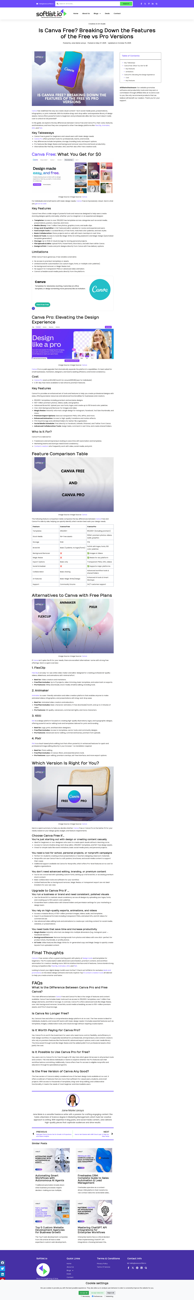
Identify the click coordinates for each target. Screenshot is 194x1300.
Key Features (130, 69)
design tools (87, 958)
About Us (86, 13)
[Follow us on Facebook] (141, 4)
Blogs (96, 13)
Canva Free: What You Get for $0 (136, 66)
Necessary (86, 1296)
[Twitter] (133, 1268)
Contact (117, 13)
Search (126, 4)
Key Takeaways (129, 63)
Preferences (98, 1296)
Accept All (83, 1293)
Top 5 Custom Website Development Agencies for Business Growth (50, 1230)
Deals (107, 13)
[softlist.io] (51, 13)
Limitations (129, 72)
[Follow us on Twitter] (145, 4)
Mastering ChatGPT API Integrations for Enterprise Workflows (92, 1230)
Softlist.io (41, 1258)
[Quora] (146, 1268)
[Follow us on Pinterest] (149, 4)
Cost (127, 78)
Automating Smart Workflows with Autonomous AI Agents (49, 1178)
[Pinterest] (137, 1268)
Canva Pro (38, 139)
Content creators (41, 446)
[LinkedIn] (141, 1268)
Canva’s (35, 958)
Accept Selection (97, 1293)
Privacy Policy (102, 1263)
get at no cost (40, 203)
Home (75, 13)
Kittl (33, 128)
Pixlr (40, 128)
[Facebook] (128, 1268)
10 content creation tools (93, 973)
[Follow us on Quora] (156, 4)
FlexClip (98, 125)
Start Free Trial (42, 305)
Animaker (106, 125)
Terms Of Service (103, 1267)
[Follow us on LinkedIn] (153, 4)
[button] (2, 1262)
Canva (34, 111)
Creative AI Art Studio (97, 24)
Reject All (111, 1293)
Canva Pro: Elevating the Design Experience (139, 75)
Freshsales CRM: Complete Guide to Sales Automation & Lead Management (93, 1179)
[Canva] (100, 300)
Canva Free (43, 154)
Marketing (109, 1296)
